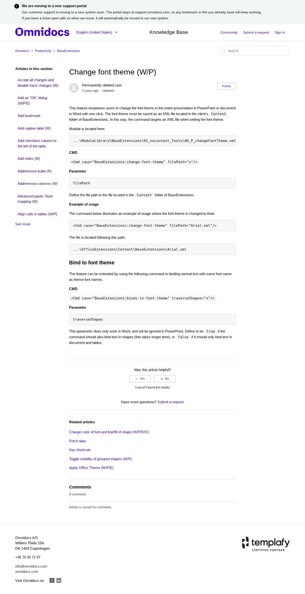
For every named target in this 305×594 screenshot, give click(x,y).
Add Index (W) (29, 158)
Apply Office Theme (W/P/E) (91, 468)
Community (229, 32)
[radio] (140, 378)
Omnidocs (22, 51)
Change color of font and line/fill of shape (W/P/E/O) (109, 432)
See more (22, 224)
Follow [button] (226, 86)
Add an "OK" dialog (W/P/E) (32, 100)
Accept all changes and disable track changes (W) (38, 82)
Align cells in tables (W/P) (37, 214)
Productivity (43, 51)
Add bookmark (29, 116)
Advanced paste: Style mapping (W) (35, 199)
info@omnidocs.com (31, 566)
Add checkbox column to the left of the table (37, 143)
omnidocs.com (26, 571)
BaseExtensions (68, 51)
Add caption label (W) (34, 128)
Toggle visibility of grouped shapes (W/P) (100, 459)
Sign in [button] (280, 32)
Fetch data (77, 441)
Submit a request (256, 32)
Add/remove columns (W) (38, 183)
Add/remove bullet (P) (34, 171)
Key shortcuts (80, 450)
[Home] (42, 35)
